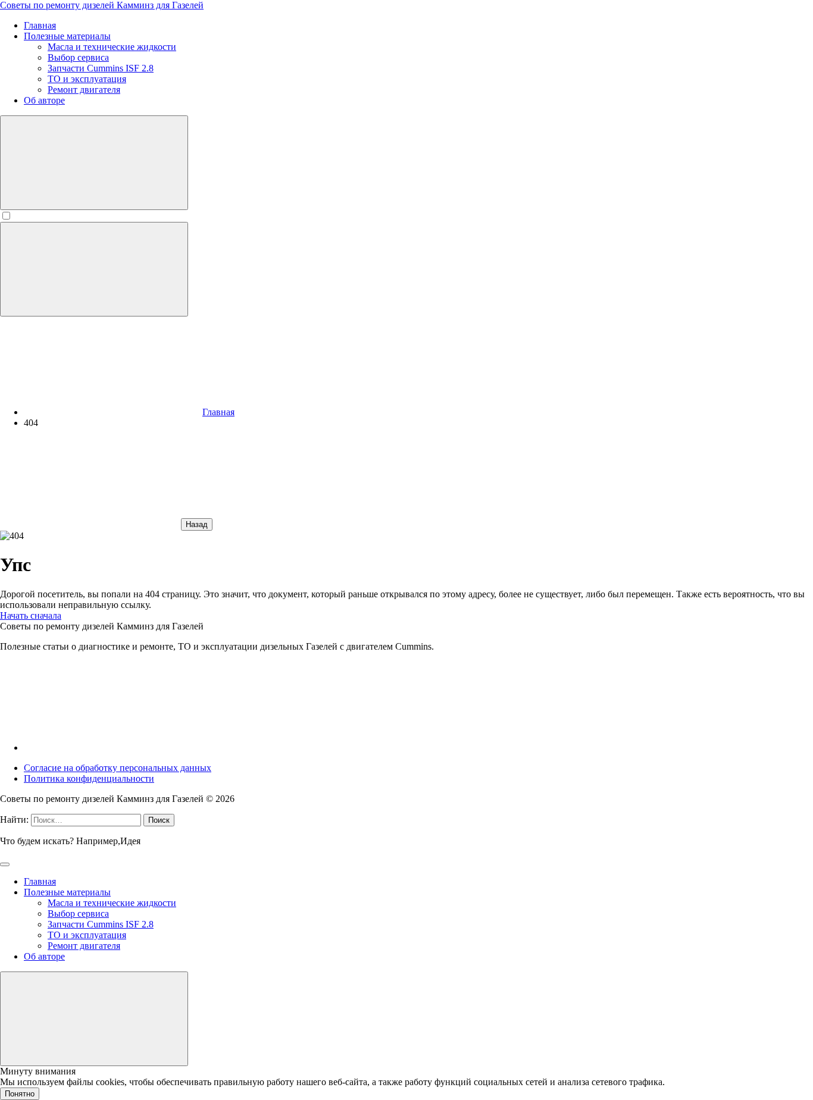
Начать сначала (30, 615)
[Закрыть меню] (94, 1018)
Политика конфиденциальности (89, 778)
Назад (197, 524)
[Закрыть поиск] (5, 864)
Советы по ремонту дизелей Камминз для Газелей (102, 5)
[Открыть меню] (94, 269)
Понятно (20, 1093)
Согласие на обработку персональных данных (117, 768)
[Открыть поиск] (94, 162)
